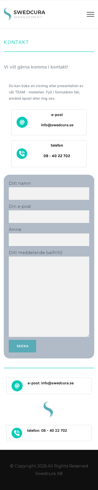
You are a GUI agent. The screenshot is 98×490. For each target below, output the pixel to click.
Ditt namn (20, 183)
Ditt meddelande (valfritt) (35, 252)
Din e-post (20, 206)
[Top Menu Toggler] (90, 14)
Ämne (15, 229)
